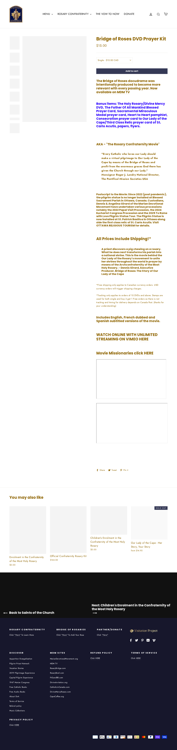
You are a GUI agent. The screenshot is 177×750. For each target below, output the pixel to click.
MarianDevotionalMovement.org (64, 658)
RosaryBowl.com (57, 672)
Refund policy (15, 706)
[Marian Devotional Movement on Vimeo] (153, 640)
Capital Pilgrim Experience (21, 677)
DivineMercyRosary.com (60, 691)
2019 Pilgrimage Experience (22, 672)
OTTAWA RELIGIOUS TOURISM (115, 225)
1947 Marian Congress (19, 682)
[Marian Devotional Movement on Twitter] (136, 640)
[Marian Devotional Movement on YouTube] (148, 640)
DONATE (129, 14)
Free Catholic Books (18, 687)
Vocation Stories (16, 668)
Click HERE (95, 658)
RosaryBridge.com (58, 668)
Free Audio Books (17, 691)
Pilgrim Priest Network (19, 663)
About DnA (14, 696)
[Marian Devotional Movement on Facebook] (130, 640)
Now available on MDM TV (126, 90)
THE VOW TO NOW (107, 14)
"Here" (17, 635)
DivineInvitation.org (59, 682)
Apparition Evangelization (20, 658)
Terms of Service (16, 701)
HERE (143, 339)
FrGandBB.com (56, 677)
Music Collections (17, 710)
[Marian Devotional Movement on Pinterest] (142, 640)
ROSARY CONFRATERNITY (73, 14)
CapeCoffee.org (57, 696)
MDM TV (54, 663)
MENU (47, 14)
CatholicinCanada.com (60, 687)
